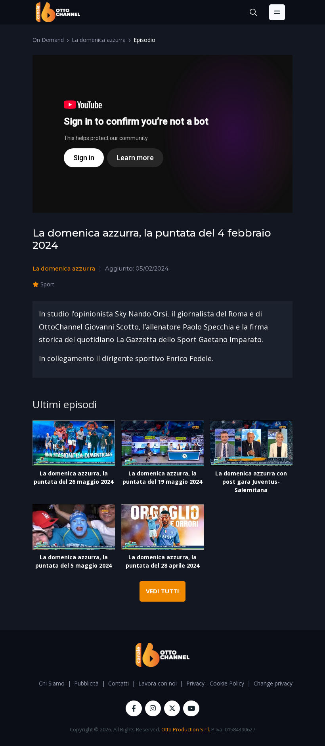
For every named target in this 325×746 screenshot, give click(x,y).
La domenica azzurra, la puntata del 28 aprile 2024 (162, 561)
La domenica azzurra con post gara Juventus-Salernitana (251, 482)
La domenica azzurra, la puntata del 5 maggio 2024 (73, 561)
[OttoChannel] (58, 12)
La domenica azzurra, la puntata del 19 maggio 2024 (162, 477)
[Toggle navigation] (277, 12)
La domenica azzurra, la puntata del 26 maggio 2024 (73, 477)
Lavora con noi (157, 683)
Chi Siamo (52, 683)
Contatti (118, 683)
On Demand (48, 40)
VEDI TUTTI (162, 591)
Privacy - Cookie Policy (215, 683)
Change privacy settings (284, 683)
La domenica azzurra (99, 40)
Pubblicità (86, 683)
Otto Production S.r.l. (185, 729)
